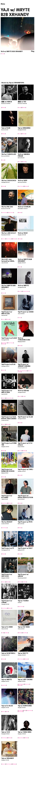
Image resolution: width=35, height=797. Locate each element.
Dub (25, 710)
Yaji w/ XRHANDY (15, 83)
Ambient (25, 581)
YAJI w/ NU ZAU (7, 207)
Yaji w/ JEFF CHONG (25, 679)
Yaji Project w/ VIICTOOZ (6, 575)
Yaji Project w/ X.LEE (25, 417)
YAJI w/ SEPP (22, 180)
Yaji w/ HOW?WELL (8, 653)
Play (32, 51)
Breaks (19, 161)
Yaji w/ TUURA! (23, 601)
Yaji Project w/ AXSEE (26, 312)
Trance (2, 53)
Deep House (11, 212)
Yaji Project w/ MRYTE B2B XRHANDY (6, 392)
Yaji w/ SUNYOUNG (25, 706)
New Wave (25, 632)
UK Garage (20, 710)
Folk (3, 632)
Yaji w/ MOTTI (23, 653)
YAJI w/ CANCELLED (8, 154)
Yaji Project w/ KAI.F (25, 548)
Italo (24, 396)
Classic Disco (26, 291)
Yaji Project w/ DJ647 (9, 338)
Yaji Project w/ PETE (25, 522)
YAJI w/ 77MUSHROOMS (24, 339)
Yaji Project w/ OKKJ (25, 469)
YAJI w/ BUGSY (6, 522)
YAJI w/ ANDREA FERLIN (24, 155)
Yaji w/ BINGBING (24, 128)
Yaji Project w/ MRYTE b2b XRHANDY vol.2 (7, 313)
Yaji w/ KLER (5, 128)
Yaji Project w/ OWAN (6, 601)
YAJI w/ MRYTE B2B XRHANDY (25, 260)
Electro (3, 238)
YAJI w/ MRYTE (23, 285)
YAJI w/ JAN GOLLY (8, 233)
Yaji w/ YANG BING (24, 732)
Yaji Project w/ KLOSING (6, 496)
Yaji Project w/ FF (7, 548)
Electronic (27, 684)
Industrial (4, 685)
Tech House (21, 186)
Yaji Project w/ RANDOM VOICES (7, 470)
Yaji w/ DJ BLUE (7, 706)
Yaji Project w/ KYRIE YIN (9, 444)
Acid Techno (21, 684)
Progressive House (22, 370)
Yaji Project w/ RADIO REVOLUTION (25, 496)
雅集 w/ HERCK (6, 102)
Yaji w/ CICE (5, 732)
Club (7, 711)
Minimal (3, 107)
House (19, 107)
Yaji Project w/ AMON (23, 575)
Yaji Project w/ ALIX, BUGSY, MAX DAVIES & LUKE (8, 418)
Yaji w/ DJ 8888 (7, 627)
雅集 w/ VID (22, 102)
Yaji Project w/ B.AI (8, 364)
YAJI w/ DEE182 (23, 391)
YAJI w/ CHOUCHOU (8, 180)
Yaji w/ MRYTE (6, 679)
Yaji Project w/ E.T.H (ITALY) (25, 444)
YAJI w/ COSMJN (24, 207)
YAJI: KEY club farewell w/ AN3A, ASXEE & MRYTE (8, 261)
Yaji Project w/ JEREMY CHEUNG (24, 365)
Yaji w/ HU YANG (24, 627)
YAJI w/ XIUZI (23, 233)
